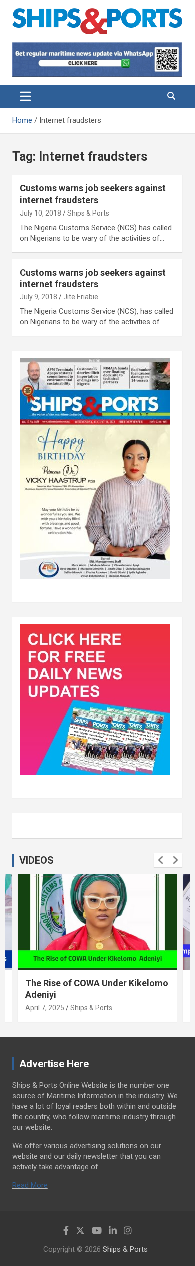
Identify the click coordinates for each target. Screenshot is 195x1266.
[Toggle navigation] (25, 96)
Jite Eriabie (81, 297)
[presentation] (161, 860)
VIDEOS (37, 860)
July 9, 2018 (39, 297)
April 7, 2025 (45, 1008)
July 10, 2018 (41, 213)
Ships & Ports (89, 213)
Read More (30, 1185)
